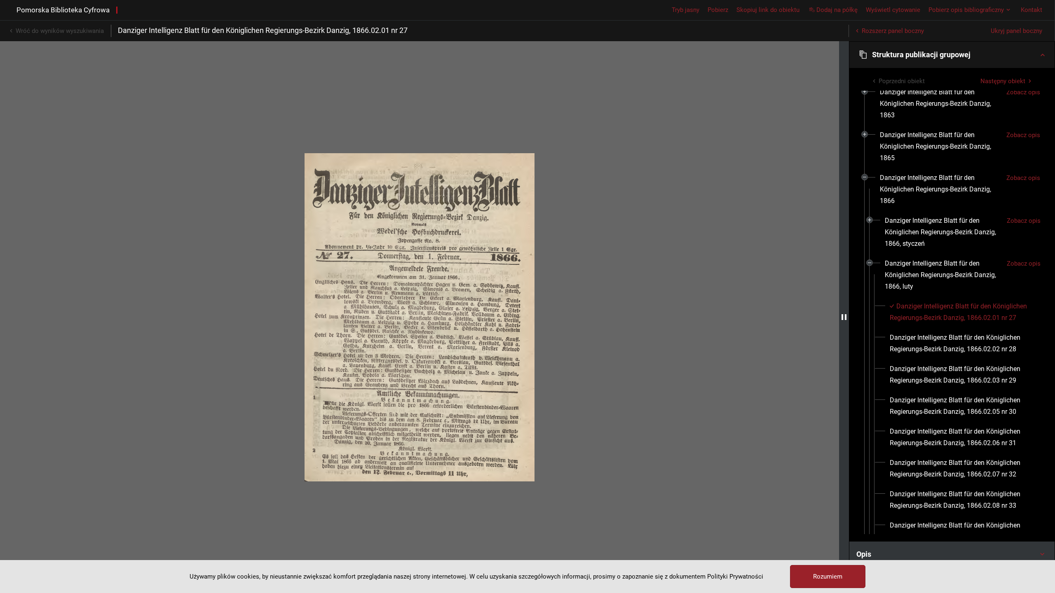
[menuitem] (939, 104)
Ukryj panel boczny (1016, 31)
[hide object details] (844, 317)
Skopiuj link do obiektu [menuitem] (767, 10)
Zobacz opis (1023, 92)
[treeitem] (952, 103)
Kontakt (1031, 10)
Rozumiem (827, 576)
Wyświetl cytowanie (893, 10)
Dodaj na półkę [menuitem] (837, 10)
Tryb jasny (685, 10)
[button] (952, 55)
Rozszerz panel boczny (893, 31)
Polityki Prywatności (735, 576)
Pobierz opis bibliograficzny (966, 10)
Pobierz (718, 10)
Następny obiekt (1002, 81)
